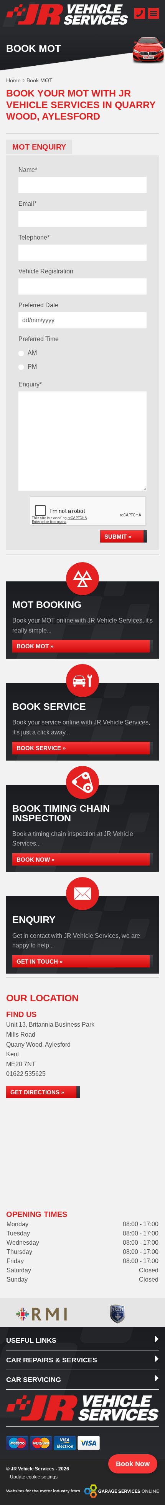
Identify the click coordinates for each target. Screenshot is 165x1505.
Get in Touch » (39, 961)
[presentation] (88, 511)
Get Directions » (37, 1092)
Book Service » (41, 748)
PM (32, 366)
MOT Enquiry (39, 147)
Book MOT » (34, 646)
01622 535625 (26, 1073)
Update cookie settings (34, 1477)
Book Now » (35, 859)
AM (32, 353)
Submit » (117, 536)
